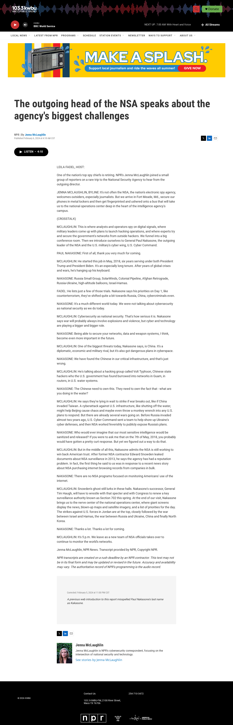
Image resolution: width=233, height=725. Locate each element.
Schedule (89, 35)
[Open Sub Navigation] (29, 35)
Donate (213, 9)
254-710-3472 (136, 693)
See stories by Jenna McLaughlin (99, 660)
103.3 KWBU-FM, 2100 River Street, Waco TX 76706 (102, 702)
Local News (19, 35)
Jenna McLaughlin (35, 134)
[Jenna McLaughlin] (64, 653)
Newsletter (136, 35)
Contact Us (90, 693)
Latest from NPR (46, 35)
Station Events (110, 35)
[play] (15, 25)
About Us (186, 35)
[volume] (25, 25)
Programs (68, 35)
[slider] (30, 24)
